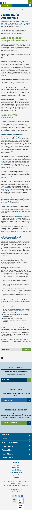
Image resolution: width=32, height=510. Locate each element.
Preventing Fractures (10, 442)
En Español (16, 462)
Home (2, 10)
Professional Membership (16, 410)
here (22, 228)
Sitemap (16, 477)
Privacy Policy (16, 467)
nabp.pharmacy (20, 310)
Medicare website (10, 149)
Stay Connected (16, 367)
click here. (10, 194)
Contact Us (16, 465)
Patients (7, 10)
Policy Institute (8, 458)
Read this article (26, 341)
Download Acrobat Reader (10, 358)
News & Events (8, 454)
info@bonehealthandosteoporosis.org (16, 485)
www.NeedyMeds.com (6, 202)
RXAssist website (5, 209)
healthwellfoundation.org (14, 190)
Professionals (7, 446)
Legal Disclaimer (16, 470)
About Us (5, 435)
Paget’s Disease (8, 450)
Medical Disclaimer (16, 472)
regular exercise (19, 24)
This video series (25, 171)
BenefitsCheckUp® (16, 216)
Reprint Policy (16, 475)
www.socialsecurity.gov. (8, 167)
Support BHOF (6, 5)
